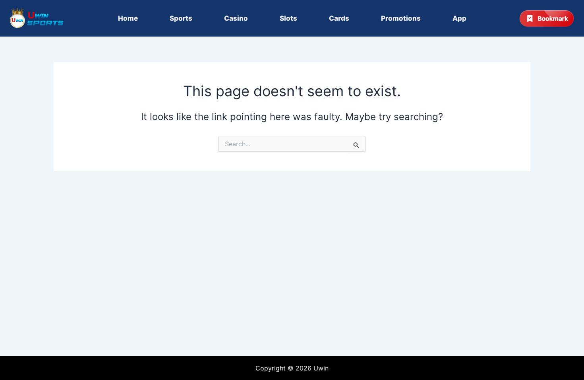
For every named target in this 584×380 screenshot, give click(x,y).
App (459, 18)
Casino (236, 18)
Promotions (401, 18)
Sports (181, 18)
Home (128, 18)
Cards (339, 18)
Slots (288, 18)
